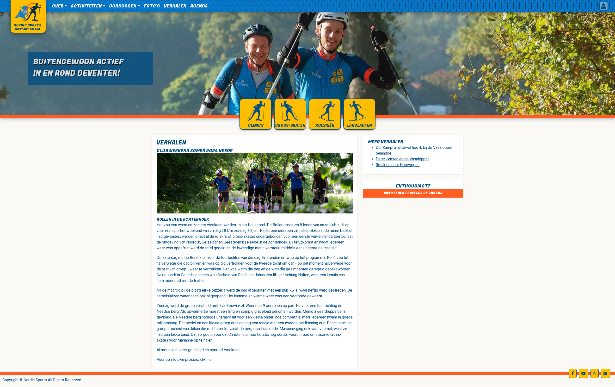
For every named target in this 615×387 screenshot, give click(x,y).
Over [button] (57, 6)
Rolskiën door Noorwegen (397, 164)
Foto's (152, 6)
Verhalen (175, 6)
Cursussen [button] (122, 6)
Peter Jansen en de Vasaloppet (402, 159)
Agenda (199, 6)
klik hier (206, 359)
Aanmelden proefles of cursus (413, 192)
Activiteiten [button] (86, 6)
